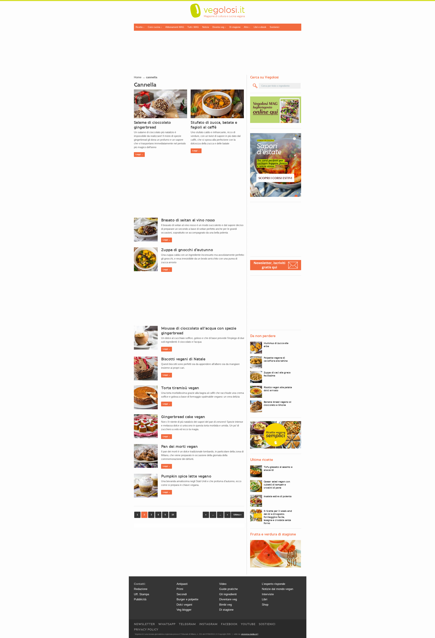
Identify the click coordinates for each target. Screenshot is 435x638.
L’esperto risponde (273, 584)
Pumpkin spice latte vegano (186, 476)
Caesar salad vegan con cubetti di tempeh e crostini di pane (277, 484)
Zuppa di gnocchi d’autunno (187, 249)
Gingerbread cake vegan (183, 416)
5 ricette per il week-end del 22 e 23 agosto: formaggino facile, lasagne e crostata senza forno (278, 517)
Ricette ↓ (140, 27)
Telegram (187, 624)
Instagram (208, 624)
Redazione (140, 589)
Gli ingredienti (228, 594)
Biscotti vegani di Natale (183, 359)
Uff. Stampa (141, 594)
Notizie (205, 27)
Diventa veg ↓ (219, 27)
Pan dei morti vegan (179, 446)
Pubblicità (140, 599)
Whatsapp (166, 624)
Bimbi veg (225, 604)
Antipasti (182, 584)
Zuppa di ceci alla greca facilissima (277, 374)
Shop (265, 604)
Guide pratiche (228, 589)
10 (173, 515)
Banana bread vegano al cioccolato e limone (277, 403)
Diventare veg (228, 599)
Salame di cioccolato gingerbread (152, 125)
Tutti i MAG (193, 27)
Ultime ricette (261, 459)
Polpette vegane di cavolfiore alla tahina (276, 359)
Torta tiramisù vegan (180, 387)
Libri (264, 599)
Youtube (248, 624)
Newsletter (144, 624)
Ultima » (237, 515)
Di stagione (234, 27)
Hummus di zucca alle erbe (276, 345)
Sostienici (274, 27)
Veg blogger (184, 609)
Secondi (182, 594)
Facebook (229, 624)
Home (137, 77)
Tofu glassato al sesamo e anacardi (278, 468)
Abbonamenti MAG (174, 27)
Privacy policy (146, 629)
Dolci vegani (184, 604)
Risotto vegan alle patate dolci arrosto (278, 389)
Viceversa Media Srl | (249, 634)
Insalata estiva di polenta (278, 496)
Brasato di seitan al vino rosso (188, 220)
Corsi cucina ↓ (155, 27)
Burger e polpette (187, 599)
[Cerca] (255, 86)
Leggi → (139, 154)
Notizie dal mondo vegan (277, 589)
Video (222, 584)
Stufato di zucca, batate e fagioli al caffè (214, 125)
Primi (180, 589)
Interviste (268, 594)
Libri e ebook (260, 27)
